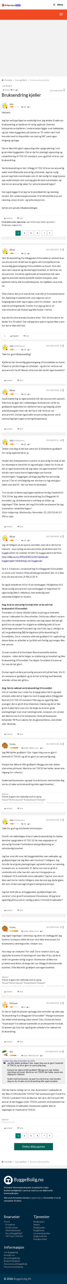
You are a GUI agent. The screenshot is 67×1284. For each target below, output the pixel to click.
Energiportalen (40, 1239)
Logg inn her (16, 225)
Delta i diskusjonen (33, 1146)
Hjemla (37, 1224)
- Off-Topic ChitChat (13, 1236)
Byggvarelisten (40, 1236)
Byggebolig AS (22, 1278)
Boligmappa (39, 1221)
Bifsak (12, 250)
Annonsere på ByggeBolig (15, 1264)
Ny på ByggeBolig (12, 1258)
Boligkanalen (39, 1227)
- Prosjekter (9, 1224)
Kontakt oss (9, 1255)
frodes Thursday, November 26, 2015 (19, 1061)
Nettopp (14, 1003)
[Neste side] (49, 233)
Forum (7, 1221)
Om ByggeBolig (11, 1252)
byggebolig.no (36, 1198)
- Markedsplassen (12, 1230)
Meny (60, 4)
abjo (12, 104)
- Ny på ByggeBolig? (13, 1233)
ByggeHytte (39, 1230)
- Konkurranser (11, 1227)
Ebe (11, 1051)
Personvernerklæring (13, 1267)
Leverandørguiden (42, 1233)
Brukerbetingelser (12, 1261)
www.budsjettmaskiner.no (14, 802)
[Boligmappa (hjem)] (11, 4)
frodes (13, 744)
